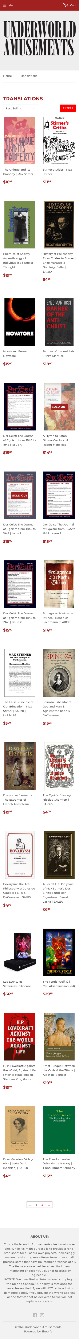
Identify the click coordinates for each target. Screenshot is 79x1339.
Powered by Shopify (38, 1331)
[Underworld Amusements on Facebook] (35, 1316)
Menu (12, 5)
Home (7, 75)
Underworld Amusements (43, 1327)
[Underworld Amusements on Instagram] (42, 1316)
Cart (72, 5)
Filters (68, 108)
